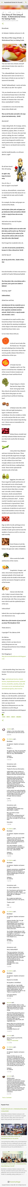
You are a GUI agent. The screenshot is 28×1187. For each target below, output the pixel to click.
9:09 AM (9, 943)
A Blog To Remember (12, 1040)
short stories (18, 688)
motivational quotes (8, 688)
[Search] (26, 2)
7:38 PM (9, 856)
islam (20, 684)
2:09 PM (9, 800)
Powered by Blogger (14, 1182)
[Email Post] (3, 715)
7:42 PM (9, 881)
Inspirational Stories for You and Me (14, 2)
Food (3, 716)
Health (13, 716)
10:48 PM (9, 1031)
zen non (9, 1002)
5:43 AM (9, 759)
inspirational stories (13, 681)
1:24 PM (9, 966)
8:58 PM (9, 734)
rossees (9, 729)
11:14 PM (9, 1042)
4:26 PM (9, 998)
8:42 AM (9, 907)
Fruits (8, 716)
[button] (3, 24)
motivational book (18, 686)
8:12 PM (9, 1094)
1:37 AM (9, 1071)
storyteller (10, 684)
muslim (16, 684)
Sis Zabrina (10, 739)
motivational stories (12, 679)
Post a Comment (6, 1097)
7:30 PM (9, 824)
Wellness (19, 716)
